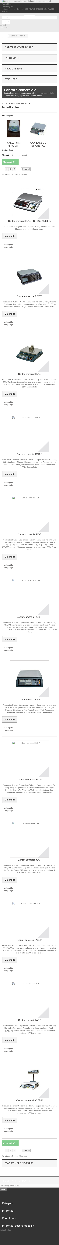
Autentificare (7, 4)
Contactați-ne (7, 7)
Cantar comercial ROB (29, 534)
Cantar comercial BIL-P (30, 779)
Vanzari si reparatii (14, 144)
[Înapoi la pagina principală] (5, 36)
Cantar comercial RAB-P (29, 454)
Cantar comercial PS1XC (29, 296)
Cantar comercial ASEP (29, 940)
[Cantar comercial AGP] (29, 999)
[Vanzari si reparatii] (14, 129)
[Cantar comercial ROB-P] (29, 596)
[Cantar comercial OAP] (29, 839)
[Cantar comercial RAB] (29, 353)
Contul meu (9, 1218)
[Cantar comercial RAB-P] (29, 433)
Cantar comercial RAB (29, 374)
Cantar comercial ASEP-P (29, 1100)
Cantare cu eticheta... (38, 144)
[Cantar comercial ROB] (29, 514)
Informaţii (12, 58)
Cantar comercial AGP (29, 1020)
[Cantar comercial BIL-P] (29, 759)
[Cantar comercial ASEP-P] (29, 1080)
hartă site (3, 27)
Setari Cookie (5, 1230)
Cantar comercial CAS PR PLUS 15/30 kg (29, 221)
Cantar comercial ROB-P (29, 617)
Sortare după (7, 150)
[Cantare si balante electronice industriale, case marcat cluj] (29, 1)
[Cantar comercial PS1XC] (29, 276)
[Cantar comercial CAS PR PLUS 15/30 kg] (29, 200)
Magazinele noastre (19, 1163)
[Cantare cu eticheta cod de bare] (38, 129)
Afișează (5, 155)
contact (3, 25)
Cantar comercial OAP (29, 860)
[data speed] (29, 15)
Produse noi (13, 68)
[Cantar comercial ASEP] (29, 919)
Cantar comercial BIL (29, 699)
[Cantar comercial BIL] (29, 679)
